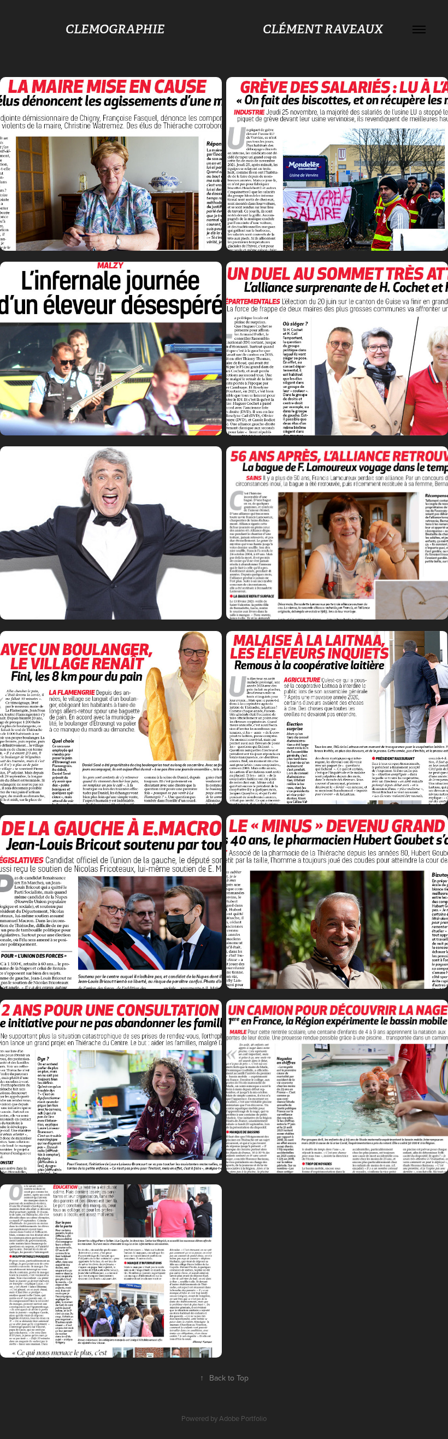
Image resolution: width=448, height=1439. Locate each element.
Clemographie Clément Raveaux (224, 29)
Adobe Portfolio (243, 1418)
